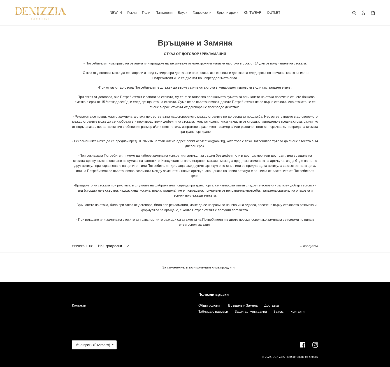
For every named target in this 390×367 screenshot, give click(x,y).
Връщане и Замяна (243, 305)
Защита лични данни (251, 311)
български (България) (93, 345)
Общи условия (209, 305)
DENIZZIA (279, 356)
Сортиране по (82, 246)
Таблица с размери (213, 311)
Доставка (271, 305)
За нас (279, 311)
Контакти (79, 305)
